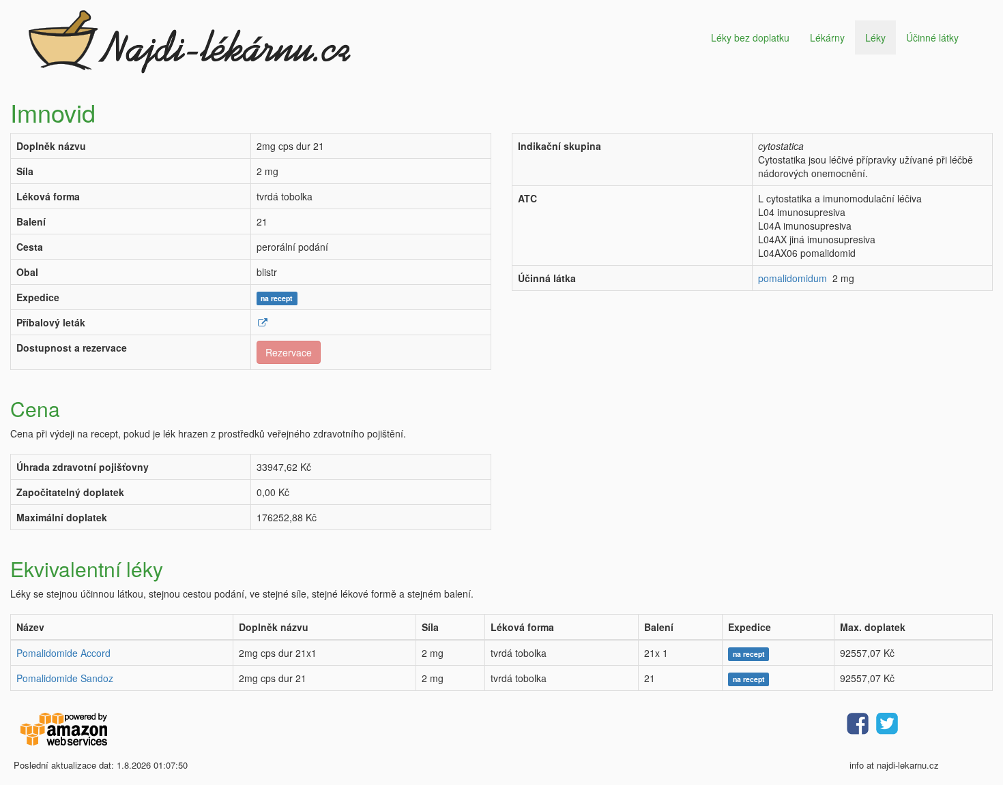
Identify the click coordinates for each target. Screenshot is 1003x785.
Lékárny (827, 37)
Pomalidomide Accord (63, 653)
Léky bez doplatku (750, 37)
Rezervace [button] (288, 352)
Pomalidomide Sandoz (64, 678)
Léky (875, 37)
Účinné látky (932, 37)
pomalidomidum (792, 278)
